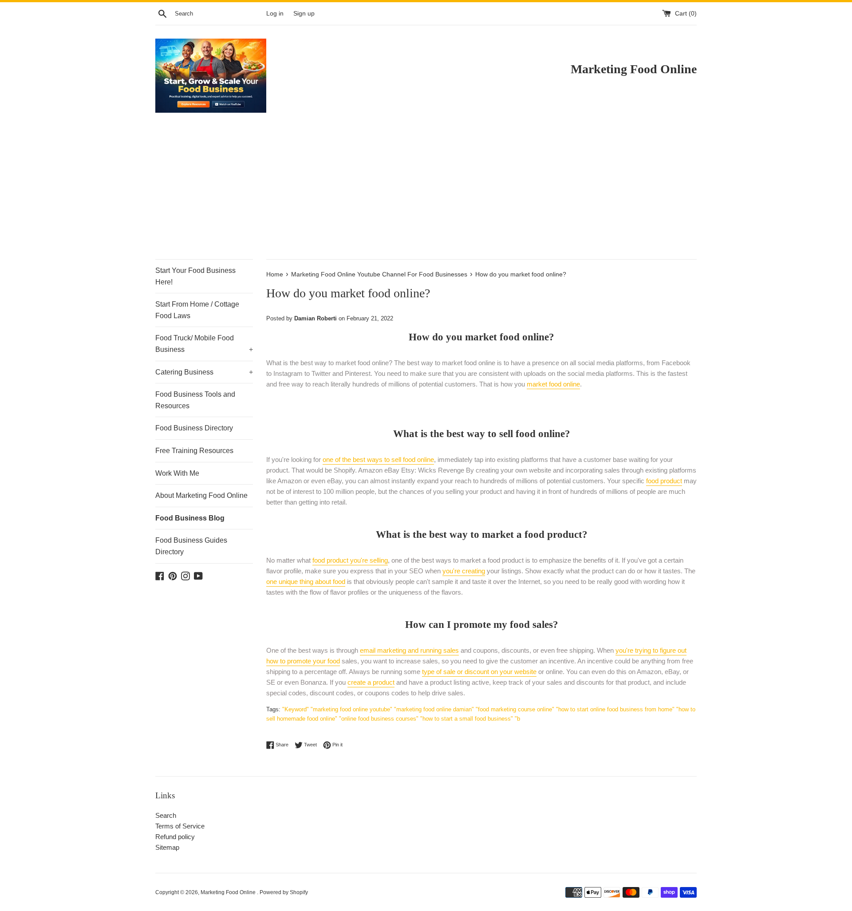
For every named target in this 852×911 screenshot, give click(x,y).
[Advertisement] (426, 192)
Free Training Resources (194, 450)
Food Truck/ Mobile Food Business (204, 343)
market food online (553, 384)
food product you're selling (350, 560)
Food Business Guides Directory (191, 546)
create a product (370, 682)
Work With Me (177, 473)
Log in (275, 13)
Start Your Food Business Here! (195, 276)
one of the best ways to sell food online (378, 459)
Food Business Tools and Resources (195, 400)
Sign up (304, 13)
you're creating (463, 571)
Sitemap (167, 847)
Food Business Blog (190, 518)
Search (165, 815)
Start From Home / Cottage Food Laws (197, 309)
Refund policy (175, 836)
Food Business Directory (194, 428)
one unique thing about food (305, 581)
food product (664, 481)
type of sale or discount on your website (479, 671)
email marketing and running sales (409, 650)
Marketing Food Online (229, 892)
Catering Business (204, 372)
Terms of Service (180, 826)
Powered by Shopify (284, 892)
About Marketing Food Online (201, 495)
